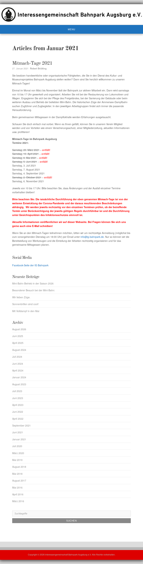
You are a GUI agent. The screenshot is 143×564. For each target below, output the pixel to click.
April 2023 (17, 405)
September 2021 (21, 425)
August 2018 (19, 466)
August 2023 (19, 384)
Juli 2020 (17, 446)
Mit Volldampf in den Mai (25, 311)
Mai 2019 (17, 460)
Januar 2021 (19, 439)
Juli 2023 (17, 391)
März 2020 (18, 453)
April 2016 (17, 494)
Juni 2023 (17, 398)
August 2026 (19, 329)
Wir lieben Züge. (21, 297)
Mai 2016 (17, 487)
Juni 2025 (17, 336)
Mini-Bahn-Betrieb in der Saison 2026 (33, 283)
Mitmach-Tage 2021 (32, 63)
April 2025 (17, 343)
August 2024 (19, 350)
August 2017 (19, 480)
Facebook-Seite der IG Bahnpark (30, 265)
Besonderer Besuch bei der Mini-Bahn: (33, 290)
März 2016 (18, 501)
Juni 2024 (17, 363)
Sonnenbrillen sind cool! (25, 304)
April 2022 (17, 418)
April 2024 (17, 370)
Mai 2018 (17, 473)
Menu (71, 29)
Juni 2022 (17, 411)
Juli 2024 (17, 356)
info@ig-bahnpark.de (92, 236)
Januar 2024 (19, 377)
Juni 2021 (17, 432)
